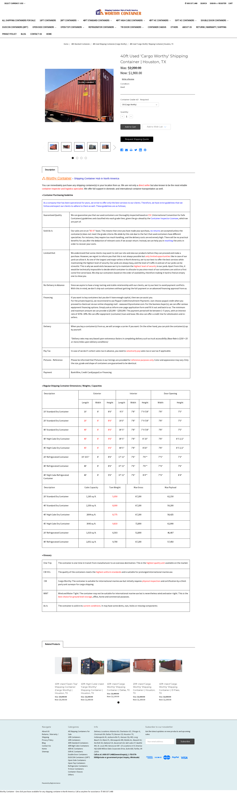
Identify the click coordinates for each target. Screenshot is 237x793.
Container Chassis (157, 27)
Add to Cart (66, 665)
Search (203, 3)
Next (114, 147)
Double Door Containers (214, 20)
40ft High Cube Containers (129, 20)
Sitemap (45, 751)
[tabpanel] (53, 147)
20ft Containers (68, 20)
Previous (44, 147)
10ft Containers (48, 20)
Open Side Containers (43, 27)
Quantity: (124, 112)
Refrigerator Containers (101, 27)
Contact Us (36, 34)
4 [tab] (86, 158)
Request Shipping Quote (137, 139)
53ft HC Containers (185, 20)
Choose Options (92, 665)
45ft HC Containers (159, 20)
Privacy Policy (9, 34)
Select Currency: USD (14, 3)
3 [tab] (81, 158)
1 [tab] (73, 158)
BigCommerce (55, 783)
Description (50, 169)
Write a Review (128, 79)
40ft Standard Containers (96, 20)
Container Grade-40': (134, 99)
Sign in (213, 3)
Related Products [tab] (52, 644)
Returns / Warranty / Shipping (211, 27)
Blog (23, 34)
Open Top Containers (71, 27)
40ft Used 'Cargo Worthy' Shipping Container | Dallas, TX (118, 687)
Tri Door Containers (131, 27)
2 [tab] (77, 158)
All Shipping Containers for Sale (18, 20)
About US (187, 27)
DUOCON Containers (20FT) (15, 27)
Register (222, 3)
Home (49, 34)
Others (174, 27)
